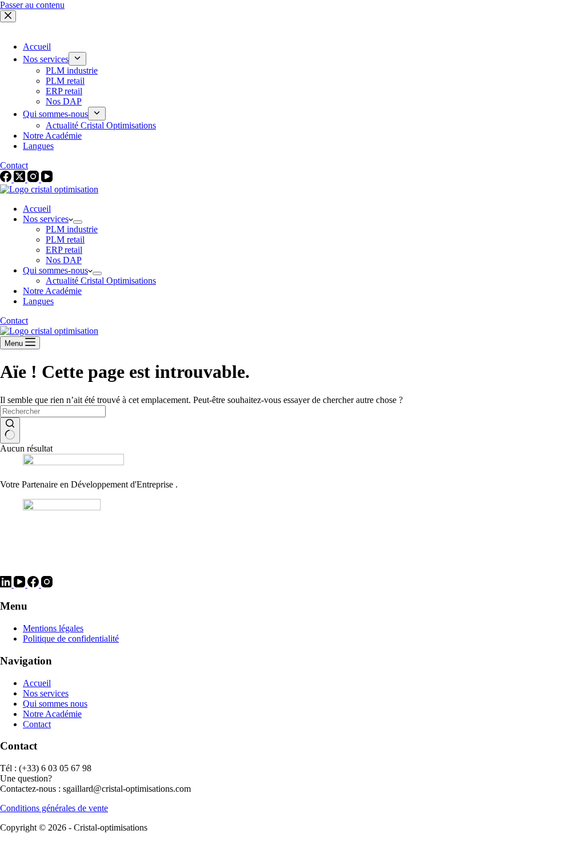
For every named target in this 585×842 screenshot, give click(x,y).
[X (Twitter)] (20, 179)
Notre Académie (52, 714)
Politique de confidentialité (71, 638)
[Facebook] (7, 179)
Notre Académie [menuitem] (52, 135)
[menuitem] (77, 59)
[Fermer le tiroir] (8, 16)
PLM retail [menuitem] (65, 81)
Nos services (46, 693)
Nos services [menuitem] (46, 59)
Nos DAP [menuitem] (64, 101)
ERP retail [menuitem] (64, 91)
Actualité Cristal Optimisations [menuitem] (101, 125)
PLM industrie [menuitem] (72, 70)
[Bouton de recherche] (10, 430)
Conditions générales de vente (54, 808)
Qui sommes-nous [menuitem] (55, 114)
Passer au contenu (32, 5)
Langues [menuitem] (38, 146)
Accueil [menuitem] (37, 46)
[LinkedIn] (7, 584)
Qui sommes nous (55, 703)
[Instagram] (34, 179)
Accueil (37, 683)
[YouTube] (47, 179)
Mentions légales (53, 628)
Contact (14, 165)
